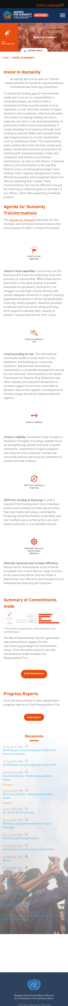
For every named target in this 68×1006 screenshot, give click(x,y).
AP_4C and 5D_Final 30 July (18, 812)
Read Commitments (34, 673)
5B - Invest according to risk (18, 904)
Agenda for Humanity (22, 220)
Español (7, 802)
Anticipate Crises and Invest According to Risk (29, 849)
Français (8, 784)
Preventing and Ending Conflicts (21, 838)
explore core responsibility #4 (38, 50)
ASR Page (8, 882)
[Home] (18, 17)
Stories (7, 860)
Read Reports (34, 717)
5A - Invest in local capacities (19, 893)
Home (6, 57)
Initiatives (8, 871)
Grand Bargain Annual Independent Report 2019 (29, 764)
